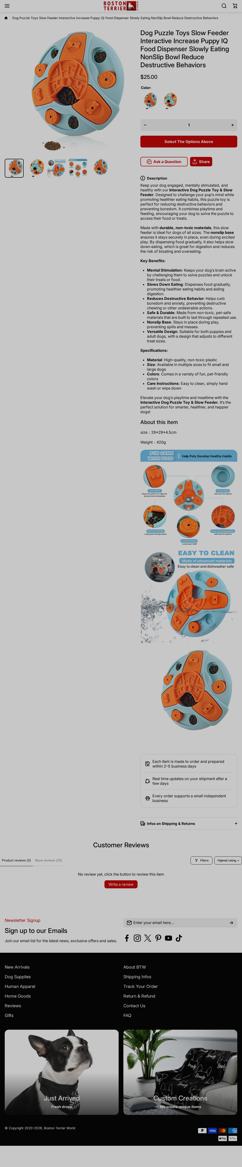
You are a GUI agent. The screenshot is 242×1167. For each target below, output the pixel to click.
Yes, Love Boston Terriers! (156, 618)
